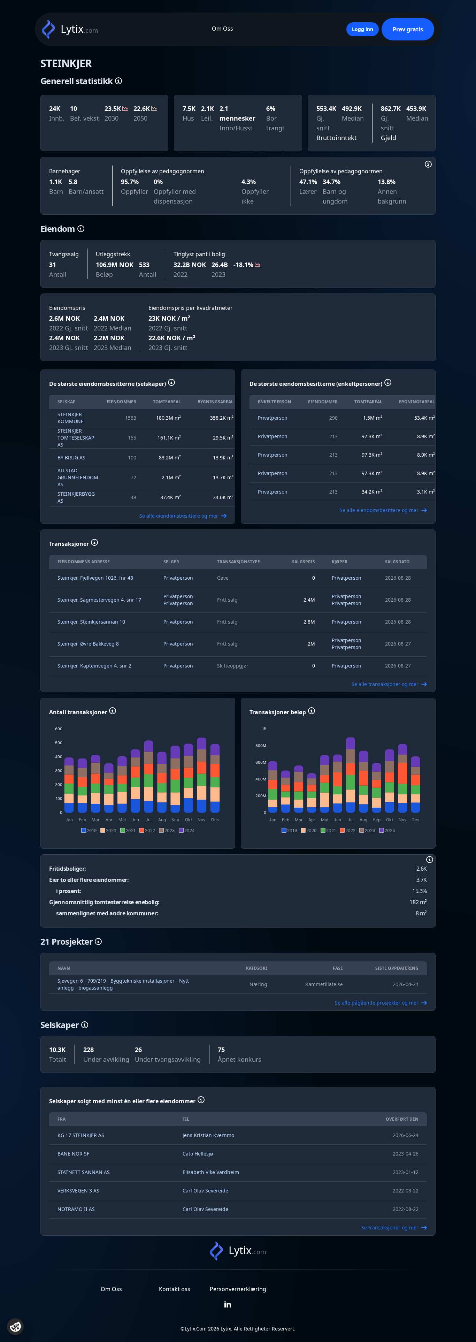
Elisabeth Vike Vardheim (211, 1172)
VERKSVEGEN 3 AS (78, 1190)
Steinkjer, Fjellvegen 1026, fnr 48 (95, 577)
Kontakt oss (174, 1289)
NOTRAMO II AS (76, 1209)
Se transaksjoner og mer (390, 1227)
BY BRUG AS (71, 457)
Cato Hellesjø (198, 1153)
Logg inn (362, 29)
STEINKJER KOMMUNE (70, 418)
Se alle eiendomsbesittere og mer (178, 515)
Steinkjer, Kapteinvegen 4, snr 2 (94, 665)
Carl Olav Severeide (205, 1190)
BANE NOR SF (73, 1153)
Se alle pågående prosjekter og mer (377, 1002)
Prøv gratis (408, 29)
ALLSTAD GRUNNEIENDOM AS (77, 477)
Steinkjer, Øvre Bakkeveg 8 (88, 643)
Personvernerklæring (238, 1289)
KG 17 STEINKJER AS (80, 1135)
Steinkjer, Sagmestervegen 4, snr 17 (99, 599)
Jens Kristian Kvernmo (208, 1135)
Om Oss (222, 28)
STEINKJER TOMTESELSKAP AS (75, 437)
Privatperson (272, 417)
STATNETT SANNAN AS (83, 1172)
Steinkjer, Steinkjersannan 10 (91, 621)
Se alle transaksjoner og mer (385, 684)
